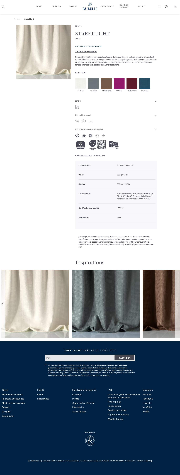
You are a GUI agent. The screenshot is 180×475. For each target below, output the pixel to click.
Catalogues (7, 416)
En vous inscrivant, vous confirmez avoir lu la (91, 370)
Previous (2, 304)
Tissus (5, 390)
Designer (6, 411)
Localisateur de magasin (84, 390)
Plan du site (78, 407)
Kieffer (40, 394)
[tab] (116, 104)
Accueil (17, 19)
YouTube (147, 407)
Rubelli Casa (43, 398)
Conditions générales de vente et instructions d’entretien (124, 396)
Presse (75, 398)
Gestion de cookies (117, 410)
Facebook (148, 398)
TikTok (146, 411)
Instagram (148, 390)
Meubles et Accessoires (13, 403)
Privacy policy (114, 401)
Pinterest (147, 394)
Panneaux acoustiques (13, 398)
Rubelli (78, 26)
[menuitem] (39, 6)
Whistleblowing (115, 419)
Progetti (6, 407)
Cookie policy (114, 406)
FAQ (110, 390)
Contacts (76, 394)
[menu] (90, 7)
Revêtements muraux (12, 394)
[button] (175, 7)
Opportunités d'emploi (83, 403)
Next (177, 304)
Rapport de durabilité (118, 414)
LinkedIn (147, 403)
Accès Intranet (79, 411)
